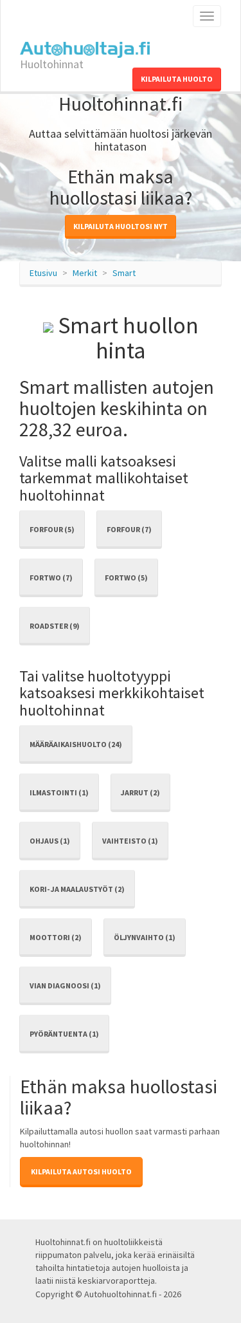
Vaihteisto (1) (130, 841)
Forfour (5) (52, 529)
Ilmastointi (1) (59, 792)
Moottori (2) (56, 937)
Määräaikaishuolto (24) (76, 744)
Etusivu (43, 273)
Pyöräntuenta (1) (64, 1034)
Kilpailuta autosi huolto (81, 1171)
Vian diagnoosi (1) (65, 985)
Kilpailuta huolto (177, 79)
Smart (124, 273)
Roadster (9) (55, 626)
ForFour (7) (129, 529)
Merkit (85, 273)
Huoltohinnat (52, 60)
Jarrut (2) (140, 792)
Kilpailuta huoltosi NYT (120, 226)
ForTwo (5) (126, 577)
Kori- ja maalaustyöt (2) (77, 889)
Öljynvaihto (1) (144, 937)
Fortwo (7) (51, 577)
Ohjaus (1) (50, 841)
